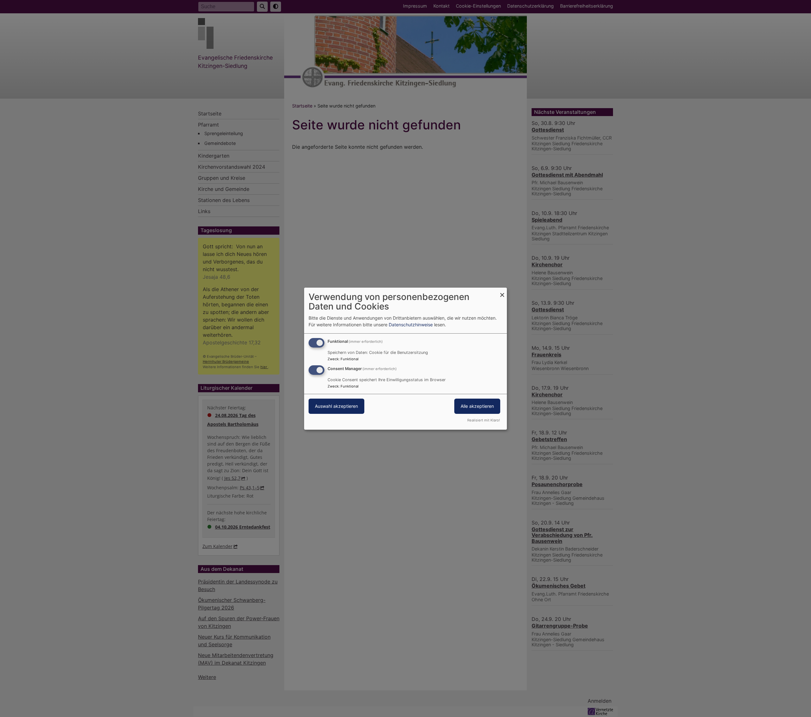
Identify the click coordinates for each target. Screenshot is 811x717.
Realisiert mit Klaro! (483, 420)
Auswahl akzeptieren (336, 406)
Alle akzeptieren (477, 406)
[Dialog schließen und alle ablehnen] (502, 291)
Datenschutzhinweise (411, 324)
